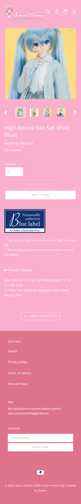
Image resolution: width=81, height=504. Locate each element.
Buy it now (40, 195)
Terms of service (19, 373)
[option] (20, 112)
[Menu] (74, 11)
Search (12, 351)
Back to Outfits (43, 316)
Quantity (10, 164)
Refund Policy (17, 384)
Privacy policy (17, 362)
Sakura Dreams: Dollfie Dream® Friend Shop (40, 486)
